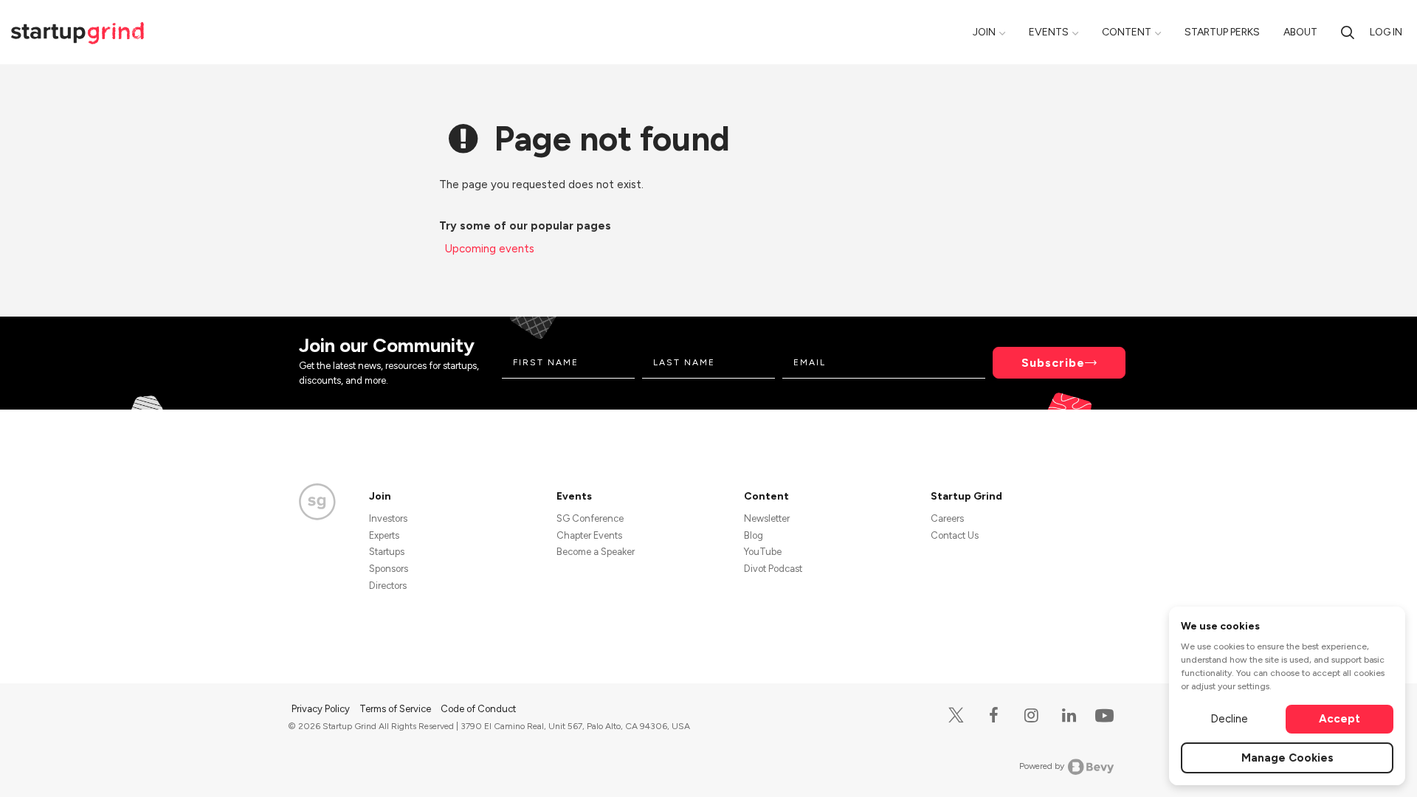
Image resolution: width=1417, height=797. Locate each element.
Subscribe (1053, 363)
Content (1126, 32)
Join (984, 32)
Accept (1339, 718)
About (1300, 32)
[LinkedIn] (1069, 715)
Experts (384, 535)
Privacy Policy (322, 708)
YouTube (763, 551)
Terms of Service (396, 708)
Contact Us (955, 535)
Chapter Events (589, 535)
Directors (388, 585)
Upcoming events (489, 248)
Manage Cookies (1287, 758)
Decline (1229, 718)
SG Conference (590, 518)
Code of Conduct (478, 708)
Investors (388, 518)
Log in (1386, 32)
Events (1049, 32)
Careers (947, 518)
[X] (956, 715)
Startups (386, 551)
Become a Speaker (595, 551)
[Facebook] (994, 715)
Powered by (1041, 766)
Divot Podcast (773, 568)
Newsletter (767, 518)
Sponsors (388, 568)
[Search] (1347, 32)
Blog (753, 535)
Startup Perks (1222, 32)
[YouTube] (1101, 714)
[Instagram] (1031, 715)
